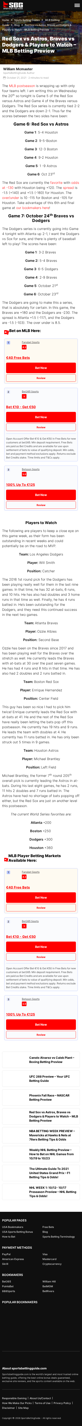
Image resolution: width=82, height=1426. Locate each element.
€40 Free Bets (18, 358)
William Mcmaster (18, 69)
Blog (45, 1231)
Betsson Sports (31, 469)
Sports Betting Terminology (58, 1236)
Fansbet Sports (31, 342)
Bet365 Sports (30, 391)
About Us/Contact (40, 1398)
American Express (13, 1259)
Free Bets (48, 1227)
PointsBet (7, 1286)
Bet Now (41, 368)
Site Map (23, 1407)
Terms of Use (42, 1403)
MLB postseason (22, 86)
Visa (45, 1254)
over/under (10, 198)
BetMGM (47, 1286)
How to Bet (8, 1236)
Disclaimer (8, 1407)
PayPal (6, 1254)
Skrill (5, 1263)
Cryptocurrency (52, 1263)
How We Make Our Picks (17, 1403)
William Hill (49, 1281)
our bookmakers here (32, 208)
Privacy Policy (62, 1403)
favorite (56, 182)
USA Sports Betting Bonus (17, 1231)
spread (68, 188)
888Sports (8, 1291)
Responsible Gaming (14, 1398)
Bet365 (6, 1281)
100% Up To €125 (20, 485)
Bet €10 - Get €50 (21, 407)
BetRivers (48, 1291)
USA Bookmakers (12, 1227)
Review (41, 378)
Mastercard (49, 1259)
